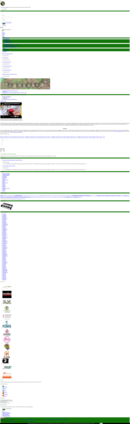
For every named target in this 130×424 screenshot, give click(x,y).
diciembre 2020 (4, 234)
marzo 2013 (4, 266)
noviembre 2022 (5, 223)
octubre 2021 (4, 230)
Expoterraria (46, 195)
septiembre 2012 (5, 272)
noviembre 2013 (5, 262)
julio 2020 (4, 235)
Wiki (3, 36)
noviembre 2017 (5, 243)
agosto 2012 (4, 273)
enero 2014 (4, 261)
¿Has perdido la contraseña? (6, 22)
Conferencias (4, 91)
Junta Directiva (6, 40)
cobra (13, 195)
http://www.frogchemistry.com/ (119, 131)
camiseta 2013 (10, 195)
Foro (3, 35)
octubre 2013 (4, 263)
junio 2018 (4, 242)
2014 (4, 195)
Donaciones (4, 178)
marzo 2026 (4, 215)
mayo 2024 (4, 220)
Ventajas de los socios (7, 44)
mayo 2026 (4, 214)
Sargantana (6, 49)
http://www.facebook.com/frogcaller (16, 132)
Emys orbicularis (35, 195)
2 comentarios (4, 98)
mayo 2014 (4, 258)
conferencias (18, 195)
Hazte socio (4, 25)
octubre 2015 (4, 248)
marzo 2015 (4, 251)
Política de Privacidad (5, 415)
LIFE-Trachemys (5, 182)
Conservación (4, 177)
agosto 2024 (4, 219)
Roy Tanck (13, 198)
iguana (65, 195)
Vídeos (5, 48)
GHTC (3, 181)
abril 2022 (4, 227)
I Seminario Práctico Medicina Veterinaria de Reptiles (108, 195)
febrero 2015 (4, 252)
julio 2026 (4, 213)
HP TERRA (61, 195)
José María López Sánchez (6, 96)
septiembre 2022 (5, 224)
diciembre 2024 (4, 218)
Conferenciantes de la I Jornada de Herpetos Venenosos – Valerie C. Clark (14, 92)
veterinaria (76, 197)
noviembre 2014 (5, 254)
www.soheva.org (10, 420)
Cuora (23, 195)
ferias (49, 195)
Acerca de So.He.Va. (5, 38)
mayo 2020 (4, 236)
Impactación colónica (93, 195)
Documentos (6, 50)
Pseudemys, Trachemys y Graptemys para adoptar (9, 74)
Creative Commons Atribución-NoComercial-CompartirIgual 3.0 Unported (56, 419)
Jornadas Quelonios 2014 (24, 197)
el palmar (31, 195)
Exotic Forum (42, 195)
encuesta (38, 195)
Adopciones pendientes (6, 173)
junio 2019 (4, 238)
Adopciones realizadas (6, 174)
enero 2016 (4, 246)
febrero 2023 (4, 222)
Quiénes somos (6, 39)
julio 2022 (4, 225)
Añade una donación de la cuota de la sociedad (12, 45)
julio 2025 (4, 217)
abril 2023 (4, 221)
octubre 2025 (4, 216)
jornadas (122, 195)
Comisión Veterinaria (7, 41)
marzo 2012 (4, 277)
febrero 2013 (4, 267)
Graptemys (56, 195)
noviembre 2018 (5, 241)
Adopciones (2, 77)
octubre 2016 (4, 245)
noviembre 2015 (5, 247)
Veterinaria (4, 189)
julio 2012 (4, 274)
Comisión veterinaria (5, 175)
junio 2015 (4, 250)
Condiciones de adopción (8, 42)
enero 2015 (4, 253)
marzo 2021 (4, 232)
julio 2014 (4, 256)
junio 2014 (4, 257)
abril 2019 (4, 239)
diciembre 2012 (4, 269)
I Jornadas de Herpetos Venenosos (11, 99)
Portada (3, 184)
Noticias (3, 33)
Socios (3, 43)
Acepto (101, 423)
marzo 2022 (4, 228)
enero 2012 (4, 279)
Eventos (3, 34)
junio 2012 (4, 275)
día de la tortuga (28, 195)
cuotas (25, 195)
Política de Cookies (5, 414)
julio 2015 (4, 249)
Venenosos (72, 197)
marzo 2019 (4, 240)
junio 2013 (4, 264)
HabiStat (59, 195)
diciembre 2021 (4, 229)
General (3, 180)
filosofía (51, 195)
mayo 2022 (4, 226)
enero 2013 (4, 268)
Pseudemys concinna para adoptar (7, 53)
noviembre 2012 (5, 270)
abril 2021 (4, 231)
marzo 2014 (4, 260)
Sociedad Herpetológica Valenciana (27, 419)
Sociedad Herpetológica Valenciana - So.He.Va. (10, 90)
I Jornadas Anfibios (68, 195)
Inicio (3, 32)
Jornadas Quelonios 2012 (12, 197)
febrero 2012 (4, 278)
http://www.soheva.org (30, 421)
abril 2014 (4, 259)
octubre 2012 (4, 271)
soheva (68, 197)
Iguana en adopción (5, 57)
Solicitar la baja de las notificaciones (10, 47)
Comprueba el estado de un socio (9, 46)
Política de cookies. (97, 423)
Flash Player (19, 198)
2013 (1, 195)
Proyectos (4, 185)
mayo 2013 (4, 265)
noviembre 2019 (5, 237)
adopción (6, 195)
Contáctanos (4, 51)
